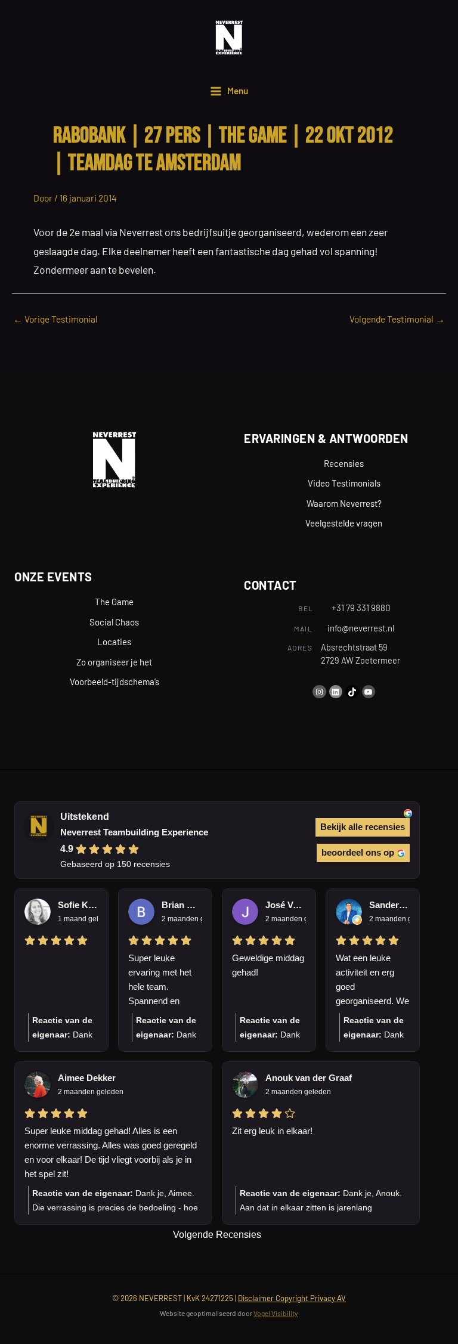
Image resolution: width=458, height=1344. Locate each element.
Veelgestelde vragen (343, 523)
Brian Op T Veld (182, 905)
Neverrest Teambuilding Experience (134, 832)
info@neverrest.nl (360, 628)
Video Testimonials (344, 483)
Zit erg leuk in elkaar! (272, 1131)
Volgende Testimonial (397, 318)
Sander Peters (389, 905)
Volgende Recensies (217, 1235)
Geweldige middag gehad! (268, 965)
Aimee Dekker (87, 1078)
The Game (114, 601)
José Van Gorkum (285, 905)
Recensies (344, 463)
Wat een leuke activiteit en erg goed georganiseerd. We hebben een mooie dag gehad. (372, 980)
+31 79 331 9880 (361, 607)
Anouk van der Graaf (308, 1078)
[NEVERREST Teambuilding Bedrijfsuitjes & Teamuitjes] (229, 37)
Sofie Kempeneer (78, 905)
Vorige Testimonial (55, 318)
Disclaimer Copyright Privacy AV (292, 1298)
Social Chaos (114, 622)
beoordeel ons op (357, 852)
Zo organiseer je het (114, 661)
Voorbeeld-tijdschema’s (114, 681)
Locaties (114, 641)
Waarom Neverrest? (344, 503)
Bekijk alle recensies (362, 827)
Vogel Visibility (275, 1313)
